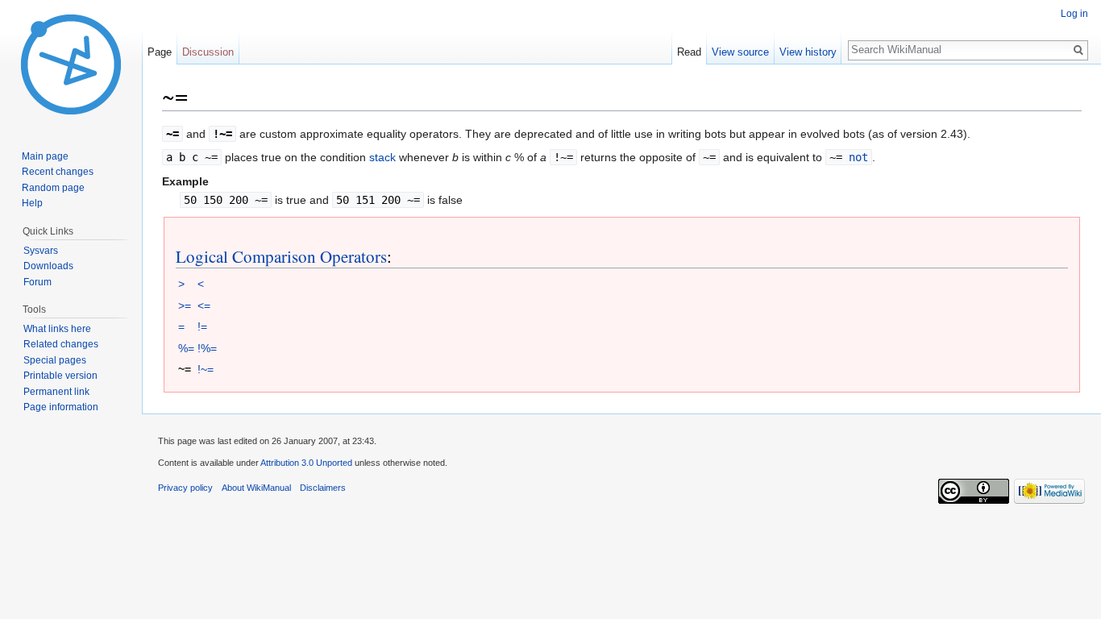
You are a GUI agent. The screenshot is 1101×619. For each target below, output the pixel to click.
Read (689, 52)
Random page (53, 187)
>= (184, 305)
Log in (1074, 13)
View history (808, 52)
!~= (205, 369)
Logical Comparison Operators (281, 256)
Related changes (60, 344)
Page (159, 52)
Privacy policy (185, 487)
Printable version (60, 375)
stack (382, 157)
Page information (60, 407)
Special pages (54, 360)
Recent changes (57, 171)
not (858, 157)
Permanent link (56, 391)
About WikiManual (256, 487)
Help (32, 203)
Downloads (48, 266)
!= (202, 326)
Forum (37, 282)
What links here (57, 328)
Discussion (208, 52)
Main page (45, 156)
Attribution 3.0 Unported (306, 462)
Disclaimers (323, 487)
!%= (207, 348)
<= (203, 305)
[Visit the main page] (70, 64)
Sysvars (40, 250)
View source (740, 52)
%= (186, 348)
